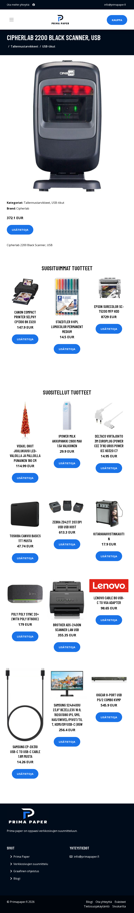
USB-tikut (48, 46)
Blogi (16, 878)
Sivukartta (119, 906)
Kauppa (117, 20)
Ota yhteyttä (104, 902)
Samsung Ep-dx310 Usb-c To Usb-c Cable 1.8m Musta (25, 751)
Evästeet (120, 902)
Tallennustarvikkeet (24, 46)
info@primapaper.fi (115, 4)
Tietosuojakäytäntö (97, 906)
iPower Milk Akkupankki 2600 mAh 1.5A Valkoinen (67, 441)
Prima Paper (21, 857)
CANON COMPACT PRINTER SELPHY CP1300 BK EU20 (25, 317)
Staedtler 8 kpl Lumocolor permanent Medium (67, 327)
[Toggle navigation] (11, 19)
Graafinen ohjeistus (26, 871)
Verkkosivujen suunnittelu (30, 864)
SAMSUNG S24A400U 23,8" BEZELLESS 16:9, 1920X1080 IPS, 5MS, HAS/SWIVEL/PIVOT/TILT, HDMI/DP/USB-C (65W (67, 714)
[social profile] (33, 4)
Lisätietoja (20, 229)
